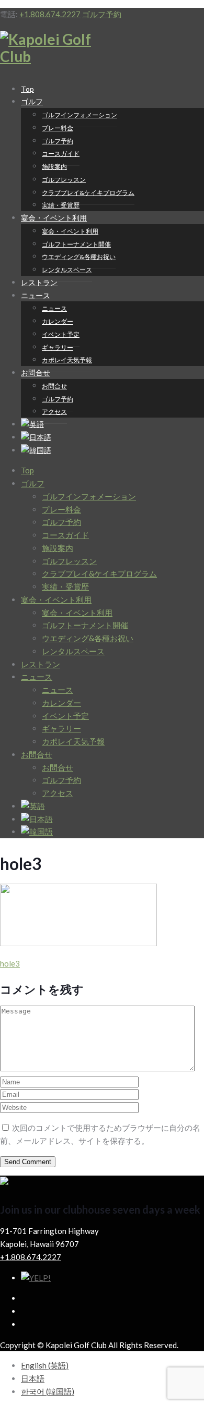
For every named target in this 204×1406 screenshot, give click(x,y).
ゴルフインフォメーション (79, 115)
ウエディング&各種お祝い (79, 257)
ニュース (35, 295)
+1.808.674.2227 (50, 14)
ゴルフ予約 (101, 14)
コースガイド (61, 153)
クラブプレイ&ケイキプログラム (88, 193)
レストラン (40, 664)
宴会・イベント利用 (54, 217)
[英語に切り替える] (33, 806)
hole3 (10, 963)
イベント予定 (61, 334)
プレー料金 (57, 128)
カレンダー (57, 321)
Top (27, 470)
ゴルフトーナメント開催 (76, 244)
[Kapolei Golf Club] (50, 56)
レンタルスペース (67, 270)
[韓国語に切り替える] (36, 450)
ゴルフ (32, 101)
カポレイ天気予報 (67, 360)
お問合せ (35, 372)
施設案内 (54, 166)
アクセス (54, 411)
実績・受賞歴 (65, 586)
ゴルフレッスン (64, 180)
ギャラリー (57, 347)
